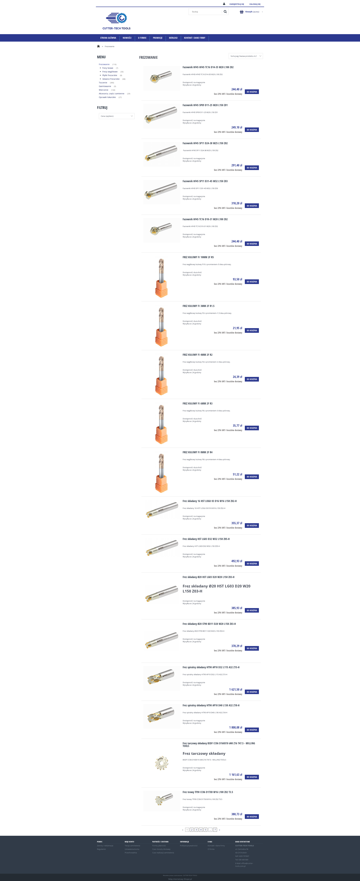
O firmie (211, 849)
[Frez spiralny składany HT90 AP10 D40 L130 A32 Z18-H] (161, 716)
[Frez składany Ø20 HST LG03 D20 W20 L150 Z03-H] (161, 594)
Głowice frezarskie (111, 79)
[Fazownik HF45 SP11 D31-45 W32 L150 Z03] (161, 192)
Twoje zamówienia (132, 845)
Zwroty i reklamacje (105, 845)
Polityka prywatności (188, 845)
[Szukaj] (225, 11)
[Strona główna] (116, 20)
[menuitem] (108, 38)
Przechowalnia (131, 852)
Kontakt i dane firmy (216, 845)
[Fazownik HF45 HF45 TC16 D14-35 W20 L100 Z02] (161, 78)
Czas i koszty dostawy (161, 849)
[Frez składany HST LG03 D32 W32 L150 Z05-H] (161, 547)
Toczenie (103, 82)
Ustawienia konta (132, 849)
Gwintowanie (105, 86)
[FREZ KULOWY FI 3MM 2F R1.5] (161, 326)
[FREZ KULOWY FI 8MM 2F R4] (161, 472)
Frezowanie (104, 64)
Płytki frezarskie (109, 75)
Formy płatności (159, 845)
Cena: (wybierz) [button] (107, 116)
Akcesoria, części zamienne (111, 93)
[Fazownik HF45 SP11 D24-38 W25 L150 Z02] (161, 154)
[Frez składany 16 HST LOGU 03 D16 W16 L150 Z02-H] (161, 509)
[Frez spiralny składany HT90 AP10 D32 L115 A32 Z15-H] (161, 678)
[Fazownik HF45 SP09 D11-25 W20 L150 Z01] (161, 116)
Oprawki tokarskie (107, 97)
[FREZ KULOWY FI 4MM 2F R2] (161, 374)
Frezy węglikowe (110, 71)
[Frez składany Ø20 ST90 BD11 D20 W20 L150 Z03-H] (161, 641)
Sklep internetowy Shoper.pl (180, 879)
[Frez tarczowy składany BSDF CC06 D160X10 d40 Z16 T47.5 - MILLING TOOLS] (161, 763)
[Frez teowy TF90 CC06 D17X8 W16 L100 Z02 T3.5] (161, 801)
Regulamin (101, 849)
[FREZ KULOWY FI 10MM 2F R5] (161, 277)
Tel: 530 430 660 (241, 859)
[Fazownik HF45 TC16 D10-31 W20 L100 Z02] (161, 230)
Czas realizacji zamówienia (163, 852)
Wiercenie (103, 90)
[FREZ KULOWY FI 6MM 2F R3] (161, 423)
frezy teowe (107, 68)
